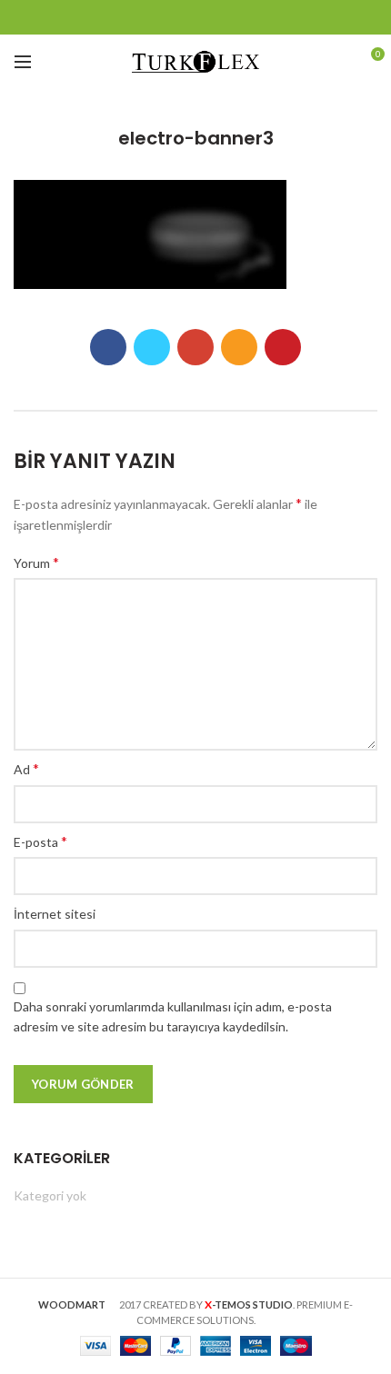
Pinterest (264, 17)
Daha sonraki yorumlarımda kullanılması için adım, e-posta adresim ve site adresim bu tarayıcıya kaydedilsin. (173, 1016)
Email (196, 17)
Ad (26, 768)
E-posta (40, 841)
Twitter (150, 17)
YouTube (241, 17)
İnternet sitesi (54, 913)
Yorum (36, 562)
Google (173, 17)
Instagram (218, 17)
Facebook (127, 17)
